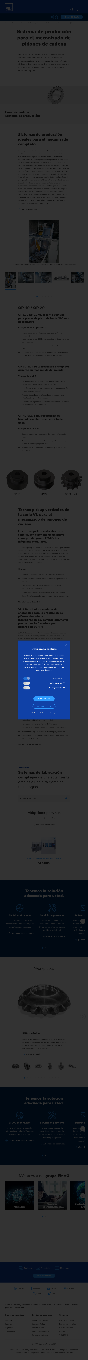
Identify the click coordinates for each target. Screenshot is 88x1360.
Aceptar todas (44, 699)
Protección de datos (39, 713)
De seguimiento (55, 688)
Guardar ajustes (44, 706)
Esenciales (57, 678)
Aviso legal (52, 713)
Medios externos (55, 683)
